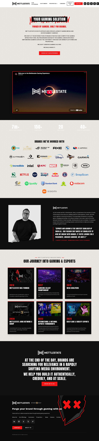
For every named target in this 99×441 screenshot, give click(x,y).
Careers (62, 3)
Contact (78, 3)
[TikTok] (33, 421)
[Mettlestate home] (21, 3)
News (46, 417)
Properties (53, 3)
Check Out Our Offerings (49, 53)
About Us (70, 4)
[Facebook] (91, 3)
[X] (94, 3)
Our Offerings (34, 3)
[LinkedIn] (85, 3)
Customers (43, 3)
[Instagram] (88, 3)
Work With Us (49, 383)
